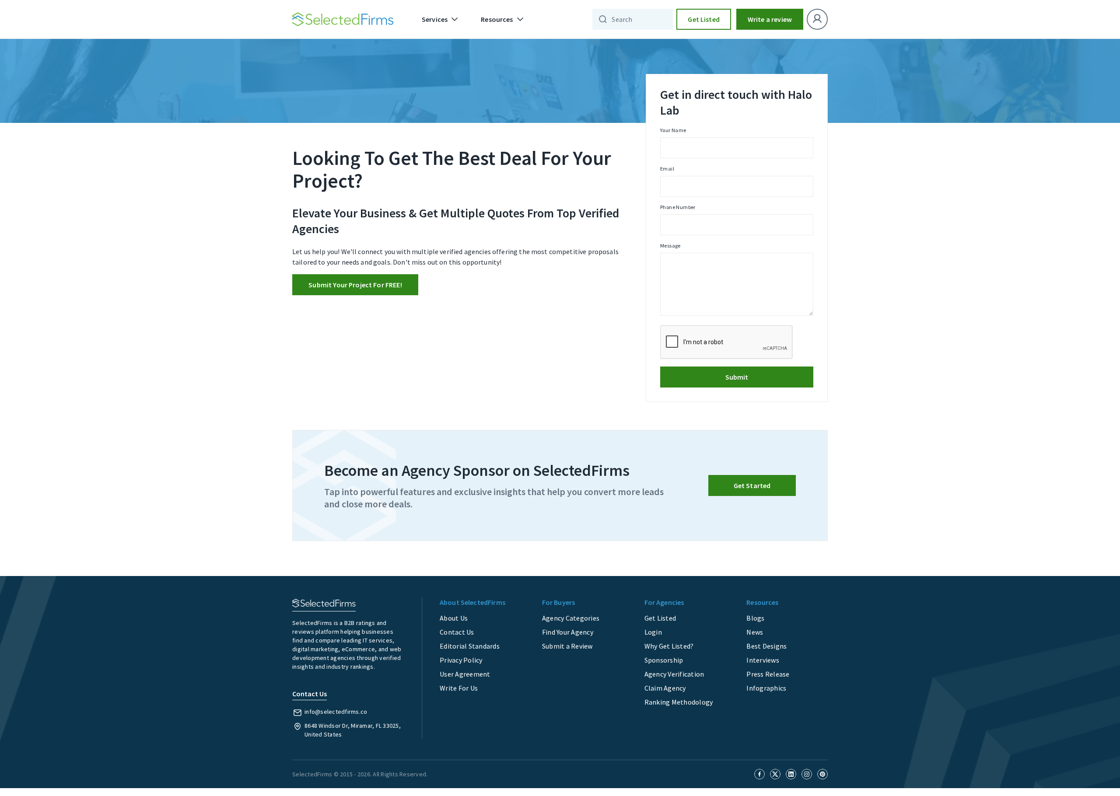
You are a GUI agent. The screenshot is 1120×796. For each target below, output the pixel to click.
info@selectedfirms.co (335, 712)
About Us (454, 618)
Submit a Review (567, 646)
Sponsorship (663, 660)
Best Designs (766, 646)
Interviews (762, 660)
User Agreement (465, 674)
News (754, 632)
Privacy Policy (461, 660)
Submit (737, 377)
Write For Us (459, 688)
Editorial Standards (470, 646)
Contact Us (457, 632)
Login (653, 632)
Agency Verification (674, 674)
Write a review (770, 19)
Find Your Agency (567, 632)
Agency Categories (570, 618)
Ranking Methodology (678, 702)
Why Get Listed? (669, 646)
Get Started (752, 485)
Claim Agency (665, 688)
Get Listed (704, 19)
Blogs (755, 618)
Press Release (767, 674)
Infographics (766, 688)
